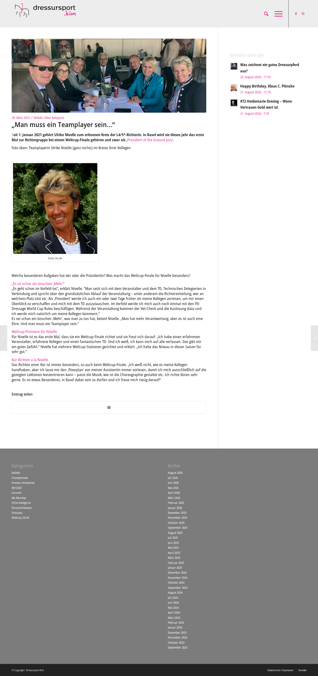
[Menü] (277, 13)
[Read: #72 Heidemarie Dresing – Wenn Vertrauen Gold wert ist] (234, 103)
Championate (20, 478)
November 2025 (177, 517)
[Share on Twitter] (109, 407)
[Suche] (266, 13)
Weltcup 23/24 (20, 517)
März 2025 (174, 557)
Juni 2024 (173, 602)
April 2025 (174, 553)
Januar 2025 (175, 567)
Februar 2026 (176, 503)
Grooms (16, 493)
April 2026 (174, 493)
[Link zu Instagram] (302, 13)
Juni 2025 (173, 543)
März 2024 (174, 617)
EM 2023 (17, 488)
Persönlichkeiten (22, 508)
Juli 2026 (173, 478)
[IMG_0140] (109, 76)
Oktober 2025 (176, 523)
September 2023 (177, 647)
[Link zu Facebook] (295, 13)
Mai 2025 (173, 547)
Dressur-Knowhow (23, 483)
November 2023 (177, 637)
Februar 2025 (176, 563)
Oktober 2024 (176, 582)
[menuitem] (266, 13)
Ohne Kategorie (54, 117)
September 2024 (177, 587)
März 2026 (174, 498)
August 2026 (175, 473)
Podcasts (17, 513)
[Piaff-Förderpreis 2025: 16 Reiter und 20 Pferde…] (3, 338)
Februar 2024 (176, 622)
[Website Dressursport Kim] (46, 13)
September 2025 (177, 527)
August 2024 (175, 592)
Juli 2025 (173, 537)
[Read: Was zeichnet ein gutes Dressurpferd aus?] (234, 66)
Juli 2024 (173, 597)
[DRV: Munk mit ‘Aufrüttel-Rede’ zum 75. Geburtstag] (314, 338)
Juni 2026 (173, 483)
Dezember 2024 (177, 572)
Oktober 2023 (176, 642)
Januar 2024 (175, 627)
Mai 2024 (173, 607)
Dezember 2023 (177, 632)
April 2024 (174, 612)
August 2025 (175, 533)
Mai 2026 (173, 488)
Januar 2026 (175, 508)
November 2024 (177, 577)
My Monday (19, 498)
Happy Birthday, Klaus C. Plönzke (267, 86)
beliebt (38, 117)
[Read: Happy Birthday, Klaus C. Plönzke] (234, 88)
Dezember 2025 (177, 513)
